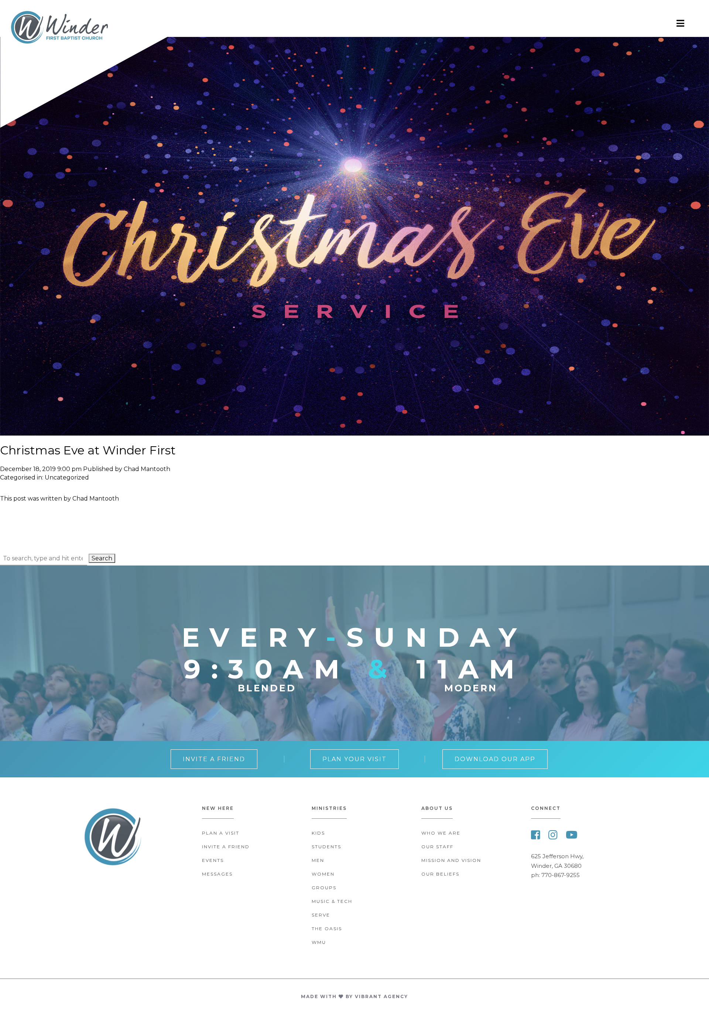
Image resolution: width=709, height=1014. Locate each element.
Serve (321, 915)
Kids (318, 833)
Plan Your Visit (354, 759)
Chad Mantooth (147, 468)
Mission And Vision (451, 860)
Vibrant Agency (381, 996)
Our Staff (437, 846)
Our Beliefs (440, 874)
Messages (217, 874)
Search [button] (102, 558)
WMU (319, 942)
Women (323, 874)
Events (213, 860)
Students (326, 846)
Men (318, 860)
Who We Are (440, 833)
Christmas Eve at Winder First (88, 450)
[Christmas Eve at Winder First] (354, 432)
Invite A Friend (214, 759)
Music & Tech (332, 901)
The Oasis (327, 928)
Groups (324, 887)
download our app (495, 759)
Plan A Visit (220, 833)
